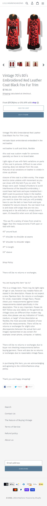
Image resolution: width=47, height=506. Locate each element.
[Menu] (42, 3)
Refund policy (11, 433)
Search (8, 407)
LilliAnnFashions (13, 3)
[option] (12, 64)
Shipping (6, 93)
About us (9, 440)
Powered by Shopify (33, 498)
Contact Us (10, 413)
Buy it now (23, 115)
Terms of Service (12, 427)
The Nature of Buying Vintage (18, 420)
